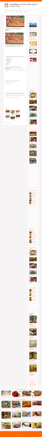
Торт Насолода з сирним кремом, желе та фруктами (34, 193)
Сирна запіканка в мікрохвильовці (15, 428)
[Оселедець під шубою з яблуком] (30, 203)
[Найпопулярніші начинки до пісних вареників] (33, 108)
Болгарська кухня (30, 381)
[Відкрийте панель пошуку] (5, 13)
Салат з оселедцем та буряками (8, 122)
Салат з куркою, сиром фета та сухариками (34, 196)
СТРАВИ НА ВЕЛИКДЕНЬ (31, 91)
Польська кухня (31, 383)
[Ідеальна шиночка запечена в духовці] (33, 153)
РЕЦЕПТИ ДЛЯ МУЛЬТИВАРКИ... (21, 389)
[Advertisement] (15, 52)
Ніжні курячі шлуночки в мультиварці (26, 396)
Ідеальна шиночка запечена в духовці (5, 408)
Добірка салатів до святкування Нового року (34, 201)
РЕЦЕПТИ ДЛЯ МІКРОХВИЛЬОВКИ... (21, 421)
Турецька (35, 383)
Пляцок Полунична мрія (32, 136)
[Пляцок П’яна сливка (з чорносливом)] (33, 122)
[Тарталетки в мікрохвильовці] (6, 425)
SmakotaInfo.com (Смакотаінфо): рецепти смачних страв (24, 5)
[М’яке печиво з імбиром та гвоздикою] (30, 232)
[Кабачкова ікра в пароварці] (6, 415)
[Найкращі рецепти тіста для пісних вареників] (33, 95)
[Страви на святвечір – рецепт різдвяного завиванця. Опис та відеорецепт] (33, 115)
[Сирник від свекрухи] (33, 161)
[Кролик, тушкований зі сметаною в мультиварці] (6, 393)
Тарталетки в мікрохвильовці (4, 429)
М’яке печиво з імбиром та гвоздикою (33, 232)
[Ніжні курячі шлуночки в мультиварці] (26, 393)
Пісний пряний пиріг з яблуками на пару (36, 416)
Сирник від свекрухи (14, 408)
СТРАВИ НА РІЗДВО (33, 130)
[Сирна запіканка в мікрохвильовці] (16, 425)
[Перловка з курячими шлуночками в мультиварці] (37, 393)
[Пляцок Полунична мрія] (33, 134)
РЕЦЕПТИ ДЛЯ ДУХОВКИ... (21, 399)
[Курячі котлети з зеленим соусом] (16, 415)
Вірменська (33, 381)
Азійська (32, 380)
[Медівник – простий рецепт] (26, 404)
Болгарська (34, 380)
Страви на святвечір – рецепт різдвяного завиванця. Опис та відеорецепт (32, 118)
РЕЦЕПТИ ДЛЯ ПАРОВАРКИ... (21, 410)
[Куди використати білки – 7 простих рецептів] (33, 146)
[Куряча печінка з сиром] (37, 425)
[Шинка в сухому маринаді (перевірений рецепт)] (37, 403)
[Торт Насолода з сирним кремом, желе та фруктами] (30, 193)
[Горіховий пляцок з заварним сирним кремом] (30, 242)
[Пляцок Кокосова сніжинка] (30, 240)
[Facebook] (20, 0)
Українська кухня (32, 384)
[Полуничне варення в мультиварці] (16, 394)
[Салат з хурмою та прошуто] (30, 198)
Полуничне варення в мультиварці (16, 397)
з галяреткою (35, 385)
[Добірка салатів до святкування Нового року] (30, 201)
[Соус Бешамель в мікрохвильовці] (26, 424)
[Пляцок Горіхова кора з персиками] (30, 235)
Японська (33, 385)
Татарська (34, 383)
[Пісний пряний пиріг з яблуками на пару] (37, 414)
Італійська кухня (30, 380)
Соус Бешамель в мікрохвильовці (26, 427)
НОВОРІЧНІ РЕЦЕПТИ (31, 230)
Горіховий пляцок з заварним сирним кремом (34, 242)
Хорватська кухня (30, 385)
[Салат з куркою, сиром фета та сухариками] (30, 196)
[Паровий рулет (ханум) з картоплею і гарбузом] (26, 414)
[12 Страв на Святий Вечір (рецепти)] (33, 102)
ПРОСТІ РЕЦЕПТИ (32, 288)
